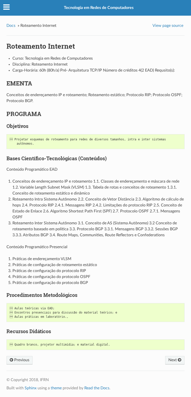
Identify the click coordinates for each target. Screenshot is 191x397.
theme (56, 388)
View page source (167, 26)
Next (173, 360)
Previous (21, 360)
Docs (10, 26)
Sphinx (31, 388)
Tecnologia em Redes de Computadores (99, 8)
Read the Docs (96, 388)
